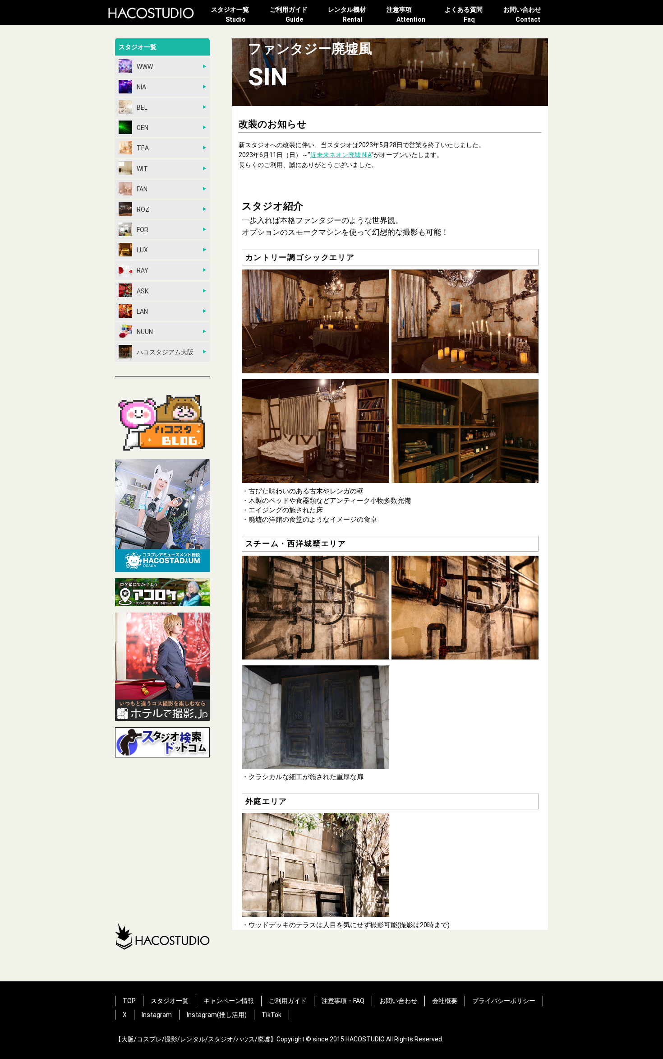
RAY (142, 270)
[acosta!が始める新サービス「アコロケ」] (162, 593)
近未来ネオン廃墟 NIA (340, 154)
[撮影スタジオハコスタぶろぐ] (162, 423)
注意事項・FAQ (343, 1000)
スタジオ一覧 (230, 14)
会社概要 (444, 1000)
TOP (129, 1000)
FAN (142, 189)
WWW (145, 66)
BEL (142, 107)
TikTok (271, 1014)
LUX (142, 250)
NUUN (145, 331)
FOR (142, 229)
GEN (142, 127)
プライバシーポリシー (503, 1000)
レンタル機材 (347, 14)
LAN (142, 311)
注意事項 (406, 14)
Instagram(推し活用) (217, 1014)
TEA (143, 148)
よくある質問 (464, 14)
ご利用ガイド (289, 14)
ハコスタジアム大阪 (165, 352)
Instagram (157, 1014)
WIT (142, 168)
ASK (142, 291)
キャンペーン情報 (228, 1000)
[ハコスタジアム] (162, 517)
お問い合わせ (522, 14)
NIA (141, 87)
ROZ (143, 209)
